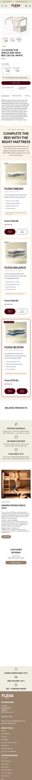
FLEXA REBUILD (5, 733)
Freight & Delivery (6, 761)
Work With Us (5, 745)
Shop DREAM (22, 231)
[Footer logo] (7, 696)
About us (3, 730)
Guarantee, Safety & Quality (8, 742)
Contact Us (4, 758)
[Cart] (29, 6)
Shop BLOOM (22, 391)
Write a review (16, 562)
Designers (4, 736)
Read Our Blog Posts (7, 748)
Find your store (5, 776)
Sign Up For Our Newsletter (8, 751)
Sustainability (5, 739)
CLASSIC (4, 46)
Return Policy (5, 764)
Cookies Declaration (6, 770)
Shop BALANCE (22, 311)
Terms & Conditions (6, 773)
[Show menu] (2, 6)
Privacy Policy (5, 767)
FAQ (2, 779)
